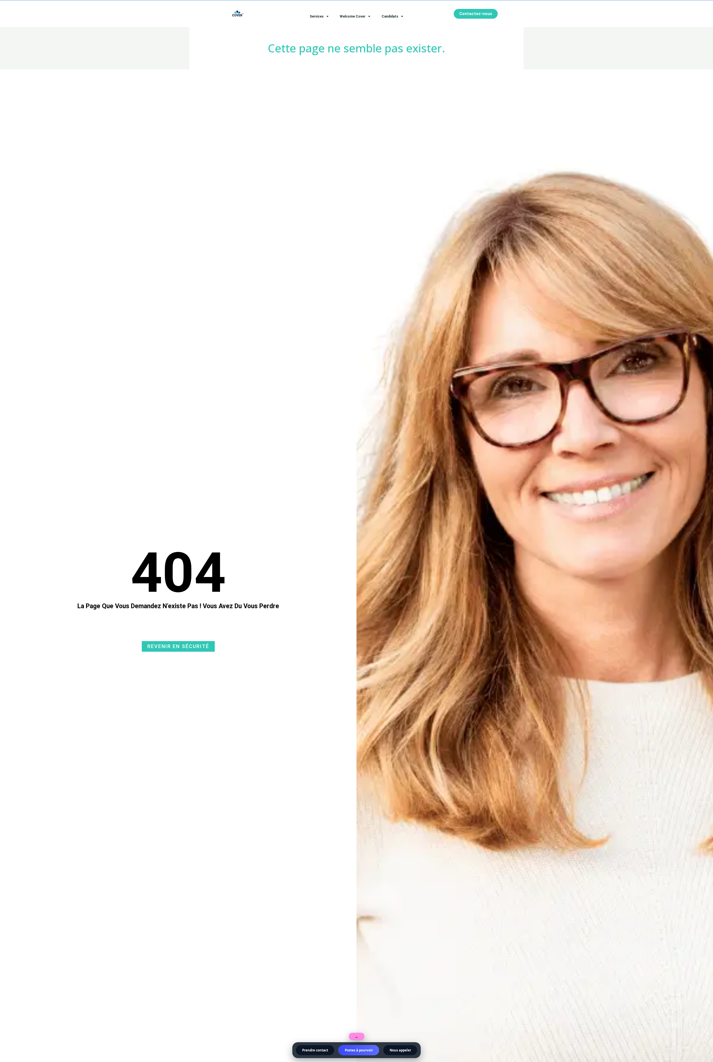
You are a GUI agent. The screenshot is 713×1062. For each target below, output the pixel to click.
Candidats (390, 16)
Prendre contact (315, 1050)
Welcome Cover (352, 16)
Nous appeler (400, 1050)
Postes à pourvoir (359, 1050)
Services (317, 16)
